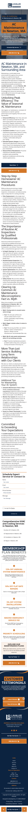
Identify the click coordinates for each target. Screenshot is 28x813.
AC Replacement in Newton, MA (13, 533)
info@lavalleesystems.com (14, 783)
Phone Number (7, 490)
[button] (24, 809)
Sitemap (20, 803)
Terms (13, 508)
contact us (14, 460)
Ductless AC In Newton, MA (11, 530)
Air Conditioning (12, 16)
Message (5, 496)
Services (14, 762)
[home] (14, 5)
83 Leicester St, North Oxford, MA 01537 (14, 788)
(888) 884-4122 (14, 781)
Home (14, 760)
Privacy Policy (9, 801)
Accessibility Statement (11, 803)
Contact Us (14, 768)
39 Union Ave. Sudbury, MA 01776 (14, 791)
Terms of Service (18, 801)
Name (4, 480)
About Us (14, 766)
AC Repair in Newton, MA (11, 541)
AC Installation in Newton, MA (12, 537)
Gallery (14, 764)
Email (4, 485)
